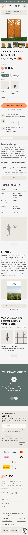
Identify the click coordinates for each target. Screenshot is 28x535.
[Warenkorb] (19, 6)
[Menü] (25, 6)
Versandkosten (8, 515)
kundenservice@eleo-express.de (14, 485)
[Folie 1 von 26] (4, 45)
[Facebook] (3, 493)
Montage (22, 2)
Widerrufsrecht (22, 518)
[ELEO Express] (7, 476)
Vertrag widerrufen (21, 521)
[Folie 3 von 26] (16, 45)
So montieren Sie (14, 309)
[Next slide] (15, 244)
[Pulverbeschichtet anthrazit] (6, 68)
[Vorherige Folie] (12, 398)
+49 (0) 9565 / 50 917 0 (10, 483)
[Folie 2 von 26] (10, 45)
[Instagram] (7, 493)
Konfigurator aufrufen (11, 131)
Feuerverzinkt (17, 327)
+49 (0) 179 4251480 (16, 488)
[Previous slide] (12, 244)
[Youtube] (11, 493)
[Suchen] (16, 6)
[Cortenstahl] (2, 68)
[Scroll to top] (3, 2)
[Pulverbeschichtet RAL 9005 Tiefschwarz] (9, 68)
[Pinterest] (16, 493)
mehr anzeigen (8, 436)
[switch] (24, 533)
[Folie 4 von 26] (22, 45)
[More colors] (12, 68)
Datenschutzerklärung (7, 521)
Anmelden (21, 444)
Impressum (5, 518)
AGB (13, 518)
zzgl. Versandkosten (17, 109)
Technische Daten (12, 2)
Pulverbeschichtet (6, 327)
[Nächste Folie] (16, 398)
